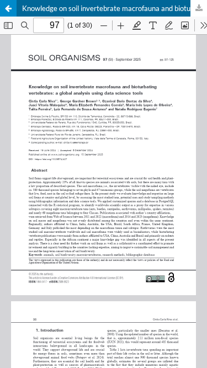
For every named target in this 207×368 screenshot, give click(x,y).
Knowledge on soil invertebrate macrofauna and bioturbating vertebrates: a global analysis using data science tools (114, 8)
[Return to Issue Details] (8, 8)
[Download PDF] (198, 8)
